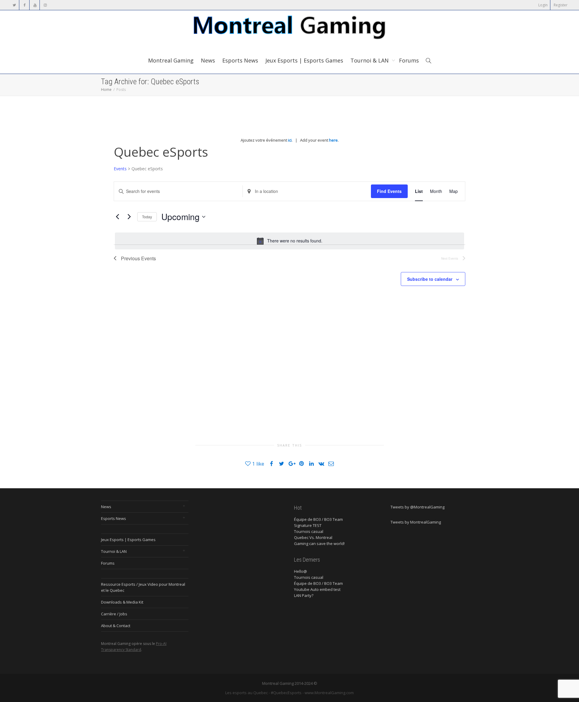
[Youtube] (35, 5)
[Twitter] (14, 5)
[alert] (289, 240)
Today (147, 216)
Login (543, 5)
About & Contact (115, 625)
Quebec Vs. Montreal (313, 537)
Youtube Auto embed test (317, 589)
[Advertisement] (260, 345)
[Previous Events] (117, 216)
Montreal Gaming (171, 60)
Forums (409, 60)
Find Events (389, 191)
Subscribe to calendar (429, 279)
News (208, 60)
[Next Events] (129, 216)
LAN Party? (303, 595)
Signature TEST (307, 525)
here (333, 140)
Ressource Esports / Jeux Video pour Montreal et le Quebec (143, 587)
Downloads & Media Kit (122, 602)
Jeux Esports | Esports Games (304, 60)
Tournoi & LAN (370, 60)
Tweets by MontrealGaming (416, 522)
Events (120, 168)
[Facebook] (25, 5)
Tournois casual (308, 531)
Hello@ (300, 571)
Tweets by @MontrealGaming (418, 507)
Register (561, 5)
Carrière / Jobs (114, 614)
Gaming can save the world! (319, 543)
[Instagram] (45, 5)
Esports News (240, 60)
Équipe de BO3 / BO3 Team (318, 519)
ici (290, 140)
